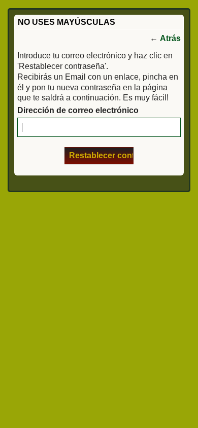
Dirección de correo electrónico (78, 110)
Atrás (170, 38)
